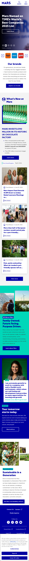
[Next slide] (26, 55)
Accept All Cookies (14, 558)
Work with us (10, 429)
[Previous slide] (2, 55)
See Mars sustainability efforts (13, 501)
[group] (8, 56)
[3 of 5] (8, 45)
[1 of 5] (3, 45)
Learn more (10, 157)
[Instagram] (12, 522)
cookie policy (13, 541)
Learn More (10, 31)
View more (14, 279)
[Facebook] (8, 522)
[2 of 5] (6, 45)
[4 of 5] (11, 45)
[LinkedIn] (16, 522)
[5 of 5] (14, 45)
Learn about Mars (11, 348)
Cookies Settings (14, 548)
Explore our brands (14, 85)
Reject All (14, 553)
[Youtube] (20, 522)
